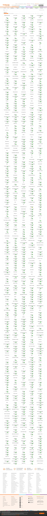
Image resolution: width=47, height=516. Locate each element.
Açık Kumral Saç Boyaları (22, 476)
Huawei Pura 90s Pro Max (38, 480)
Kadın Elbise (4, 478)
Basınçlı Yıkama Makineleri (30, 475)
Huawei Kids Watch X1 (38, 479)
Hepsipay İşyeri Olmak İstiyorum (14, 499)
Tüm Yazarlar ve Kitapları (38, 475)
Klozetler (29, 480)
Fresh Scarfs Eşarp (13, 474)
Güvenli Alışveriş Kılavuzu (5, 504)
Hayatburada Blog (13, 497)
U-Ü (35, 13)
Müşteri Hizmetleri (4, 500)
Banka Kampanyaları (13, 504)
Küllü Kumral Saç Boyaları (22, 475)
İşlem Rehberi (12, 505)
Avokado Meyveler (21, 478)
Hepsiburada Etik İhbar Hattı (40, 504)
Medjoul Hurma (21, 479)
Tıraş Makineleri (29, 474)
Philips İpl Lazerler (13, 476)
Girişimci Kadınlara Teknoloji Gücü (14, 501)
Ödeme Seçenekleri (13, 503)
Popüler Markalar (37, 477)
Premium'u (6, 5)
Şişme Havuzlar (29, 477)
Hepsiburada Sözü (38, 474)
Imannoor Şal (12, 480)
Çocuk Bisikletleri (4, 480)
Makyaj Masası (29, 479)
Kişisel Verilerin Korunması (5, 502)
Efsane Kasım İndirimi (38, 478)
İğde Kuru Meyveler (21, 477)
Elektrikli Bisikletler (4, 475)
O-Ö (28, 13)
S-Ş (33, 13)
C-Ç (16, 13)
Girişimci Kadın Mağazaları (11, 13)
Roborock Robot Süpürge (13, 475)
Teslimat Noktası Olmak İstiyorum (14, 502)
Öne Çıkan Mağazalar (6, 13)
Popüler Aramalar (37, 476)
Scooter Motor (4, 477)
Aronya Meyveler (21, 480)
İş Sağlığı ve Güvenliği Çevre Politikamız (6, 505)
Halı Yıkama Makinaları (30, 478)
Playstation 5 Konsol (5, 476)
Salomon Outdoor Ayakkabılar (14, 478)
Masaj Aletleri (29, 476)
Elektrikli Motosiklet (4, 474)
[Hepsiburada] (6, 5)
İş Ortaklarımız (4, 498)
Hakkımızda (4, 497)
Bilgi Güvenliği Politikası (5, 503)
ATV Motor (4, 479)
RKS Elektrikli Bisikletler (13, 477)
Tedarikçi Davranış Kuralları (13, 500)
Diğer (42, 13)
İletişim (3, 506)
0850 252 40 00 (40, 501)
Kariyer (3, 501)
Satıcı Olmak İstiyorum (13, 498)
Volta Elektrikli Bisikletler (13, 479)
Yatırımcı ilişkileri (4, 499)
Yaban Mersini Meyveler (22, 474)
